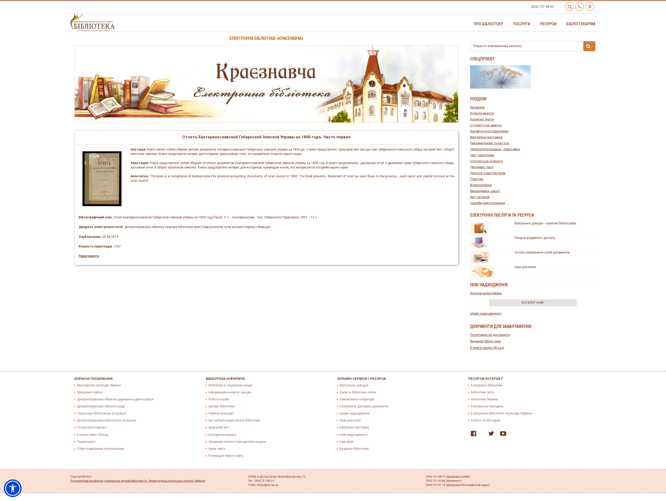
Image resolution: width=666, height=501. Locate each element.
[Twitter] (490, 435)
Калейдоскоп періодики (489, 131)
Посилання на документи (490, 335)
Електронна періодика (487, 406)
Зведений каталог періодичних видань (237, 442)
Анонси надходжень (486, 293)
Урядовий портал (90, 392)
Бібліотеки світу (482, 392)
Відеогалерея (481, 185)
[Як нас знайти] (589, 6)
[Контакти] (579, 6)
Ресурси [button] (548, 24)
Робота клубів (218, 399)
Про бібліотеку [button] (488, 24)
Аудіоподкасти (482, 113)
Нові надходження (353, 435)
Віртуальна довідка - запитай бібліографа (545, 223)
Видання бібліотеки (485, 341)
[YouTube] (501, 435)
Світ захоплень (482, 155)
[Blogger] (481, 435)
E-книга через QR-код (487, 348)
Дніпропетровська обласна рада (101, 406)
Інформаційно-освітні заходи (229, 392)
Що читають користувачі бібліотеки (234, 420)
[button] (12, 488)
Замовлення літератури (357, 399)
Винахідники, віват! (485, 191)
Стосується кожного (486, 161)
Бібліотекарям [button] (580, 24)
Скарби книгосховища (487, 203)
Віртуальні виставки (486, 137)
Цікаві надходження (485, 313)
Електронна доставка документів (364, 406)
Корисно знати (482, 119)
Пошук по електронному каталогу (497, 46)
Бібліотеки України (484, 399)
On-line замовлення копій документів (542, 252)
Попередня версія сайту (225, 456)
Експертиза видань (222, 435)
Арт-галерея (480, 197)
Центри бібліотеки (221, 406)
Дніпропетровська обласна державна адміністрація (115, 399)
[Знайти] (589, 46)
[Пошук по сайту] (569, 6)
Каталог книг (532, 302)
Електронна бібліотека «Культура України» (502, 413)
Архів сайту (216, 449)
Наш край (346, 442)
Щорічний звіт (218, 427)
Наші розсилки (525, 267)
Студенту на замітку (486, 125)
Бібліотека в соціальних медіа (230, 385)
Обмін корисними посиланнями (100, 449)
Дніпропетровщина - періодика (495, 149)
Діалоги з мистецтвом (487, 173)
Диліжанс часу (481, 167)
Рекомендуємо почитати (489, 143)
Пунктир (476, 179)
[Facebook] (472, 435)
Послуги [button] (521, 24)
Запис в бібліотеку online (358, 392)
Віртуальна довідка (354, 385)
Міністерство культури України (99, 385)
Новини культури (220, 413)
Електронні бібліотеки (487, 385)
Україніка (477, 107)
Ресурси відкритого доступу (535, 238)
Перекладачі (86, 442)
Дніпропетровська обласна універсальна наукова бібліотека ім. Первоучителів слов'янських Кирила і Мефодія (138, 480)
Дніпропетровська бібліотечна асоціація (106, 420)
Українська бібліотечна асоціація (101, 413)
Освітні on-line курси (485, 420)
